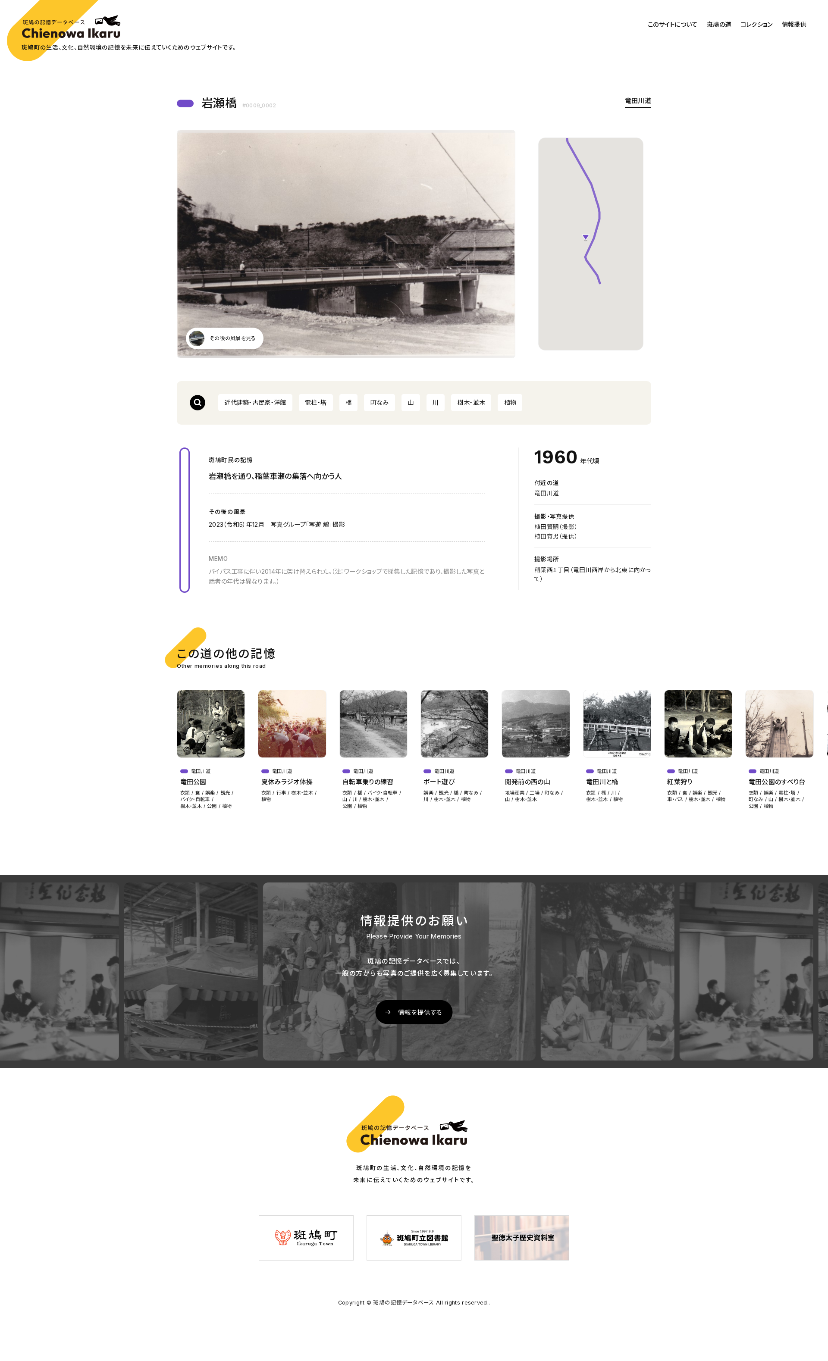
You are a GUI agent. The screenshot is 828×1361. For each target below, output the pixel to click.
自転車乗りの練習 (367, 782)
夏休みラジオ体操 (287, 782)
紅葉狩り (679, 782)
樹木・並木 (472, 402)
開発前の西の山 (527, 782)
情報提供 (794, 25)
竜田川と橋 (602, 782)
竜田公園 (193, 782)
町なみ (379, 402)
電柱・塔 (315, 402)
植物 (510, 402)
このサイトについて (673, 25)
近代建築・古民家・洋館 (255, 402)
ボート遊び (439, 782)
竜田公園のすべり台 (777, 782)
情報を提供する (420, 1012)
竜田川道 (638, 101)
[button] (585, 238)
